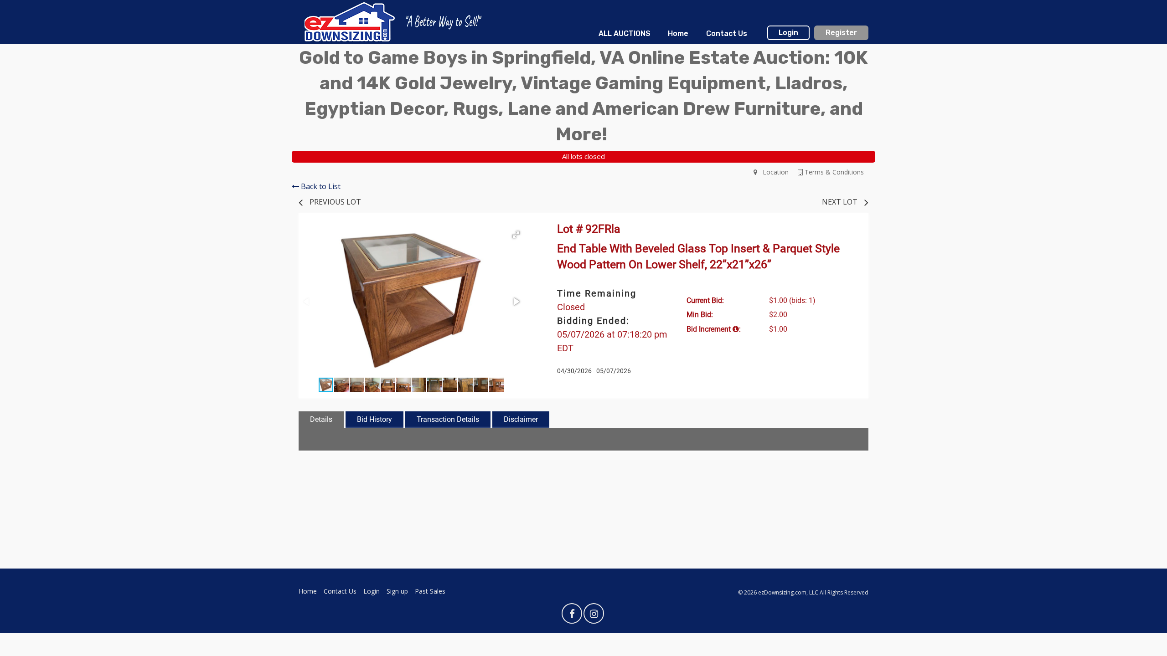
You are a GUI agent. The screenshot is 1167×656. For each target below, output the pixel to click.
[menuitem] (624, 33)
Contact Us (726, 33)
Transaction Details (448, 419)
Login (788, 32)
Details (321, 419)
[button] (516, 234)
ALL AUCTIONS (625, 33)
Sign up (397, 591)
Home (678, 33)
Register (841, 32)
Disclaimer (521, 419)
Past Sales (430, 591)
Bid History (374, 419)
